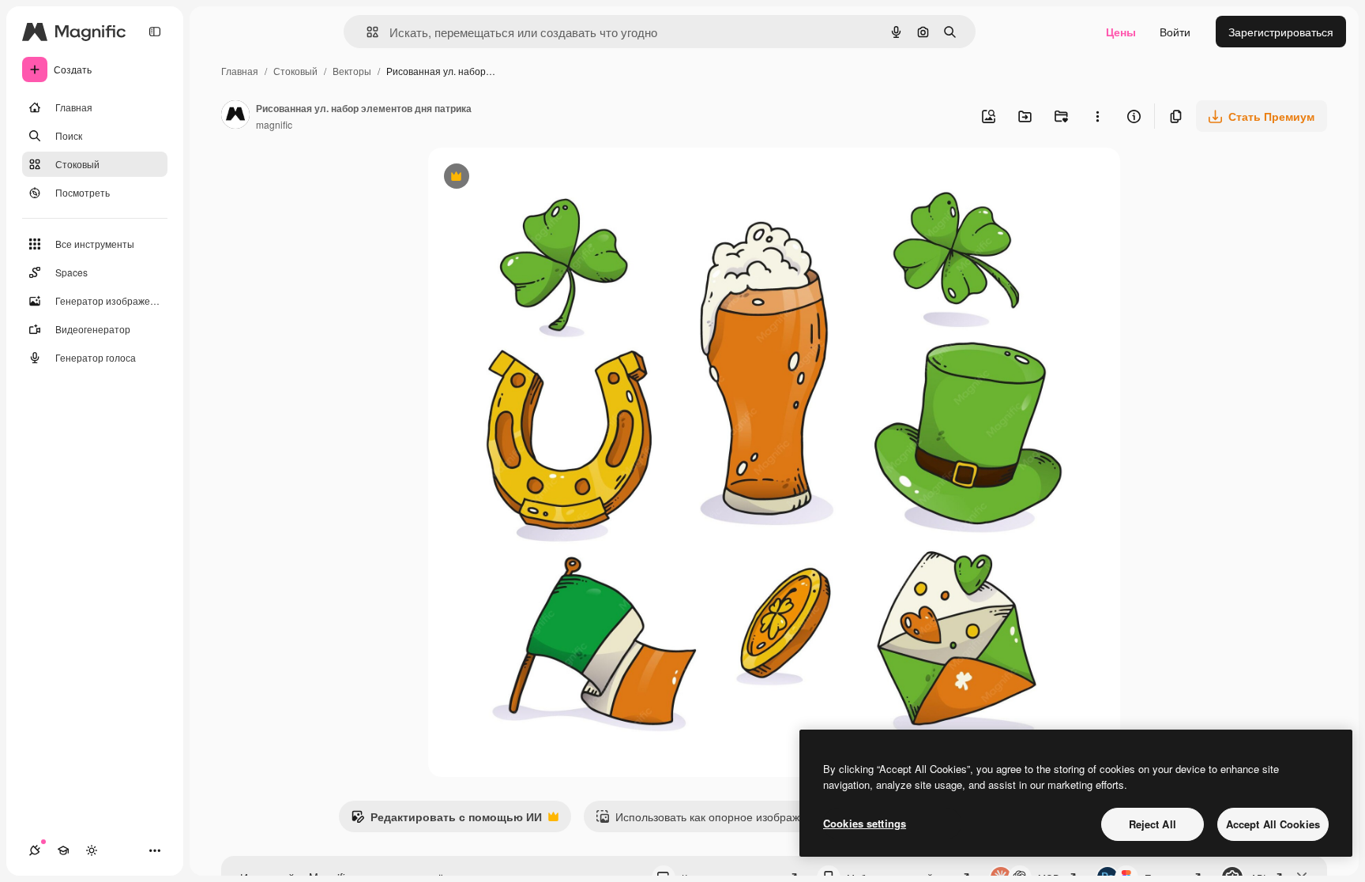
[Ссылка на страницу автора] (235, 116)
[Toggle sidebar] (154, 31)
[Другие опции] (1097, 116)
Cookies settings (864, 823)
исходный (534, 178)
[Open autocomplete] (366, 32)
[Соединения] (34, 850)
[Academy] (63, 850)
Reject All (1152, 823)
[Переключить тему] (91, 850)
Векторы (352, 70)
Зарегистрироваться (1280, 31)
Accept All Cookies (1273, 823)
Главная (239, 70)
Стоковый (295, 70)
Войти (1175, 31)
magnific (274, 124)
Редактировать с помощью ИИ (446, 820)
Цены (1121, 31)
